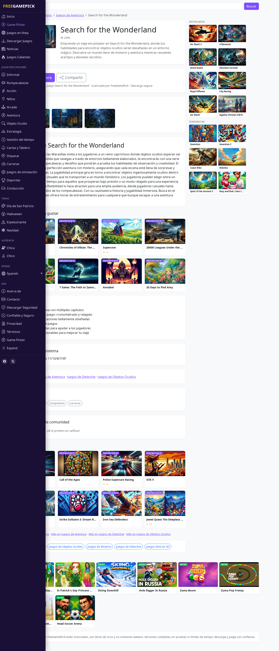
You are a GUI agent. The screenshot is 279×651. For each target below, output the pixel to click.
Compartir (74, 77)
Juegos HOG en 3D (157, 546)
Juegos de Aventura (70, 15)
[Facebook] (5, 361)
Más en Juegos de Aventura (68, 534)
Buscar (251, 6)
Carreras (74, 403)
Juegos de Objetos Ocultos (117, 377)
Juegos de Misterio (99, 546)
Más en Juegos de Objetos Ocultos (148, 534)
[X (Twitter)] (13, 361)
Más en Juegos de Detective (106, 534)
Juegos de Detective (81, 377)
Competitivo (57, 403)
